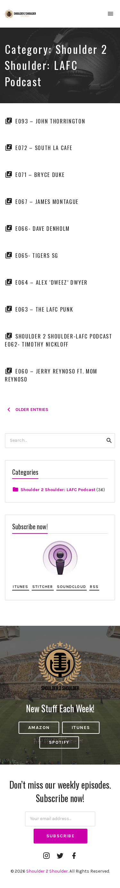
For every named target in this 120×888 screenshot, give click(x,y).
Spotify (59, 742)
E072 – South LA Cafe (44, 148)
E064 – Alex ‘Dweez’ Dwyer (51, 282)
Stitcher (42, 586)
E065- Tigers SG (36, 255)
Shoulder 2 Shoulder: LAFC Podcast (57, 489)
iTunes (20, 586)
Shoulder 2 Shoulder (47, 871)
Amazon (39, 727)
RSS (94, 586)
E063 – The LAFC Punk (44, 309)
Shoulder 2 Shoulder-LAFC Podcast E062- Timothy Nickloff (58, 340)
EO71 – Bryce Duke (40, 175)
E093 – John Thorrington (50, 121)
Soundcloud (71, 586)
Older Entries (31, 409)
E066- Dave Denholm (42, 228)
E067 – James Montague (47, 201)
